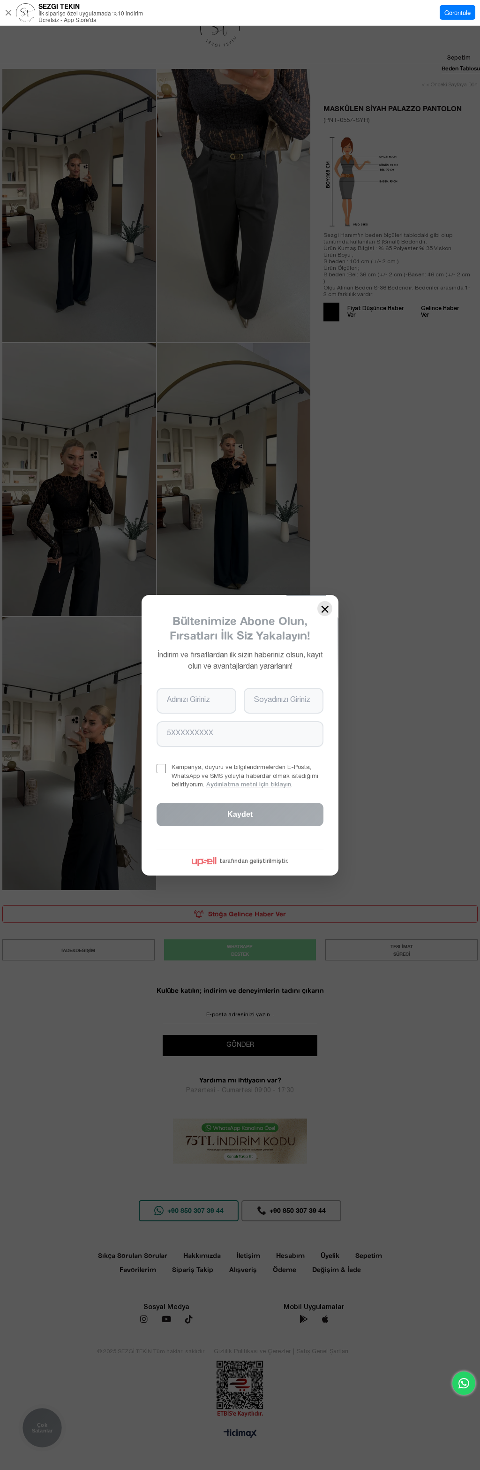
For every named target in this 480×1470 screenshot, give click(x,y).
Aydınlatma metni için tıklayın (248, 785)
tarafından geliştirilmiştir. (253, 861)
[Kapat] (8, 12)
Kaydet (240, 814)
